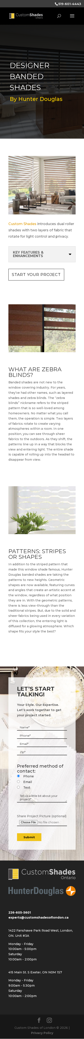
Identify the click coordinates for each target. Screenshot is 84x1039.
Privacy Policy (42, 1033)
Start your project (36, 274)
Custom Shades (22, 224)
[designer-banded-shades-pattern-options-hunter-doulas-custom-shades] (42, 533)
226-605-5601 (19, 912)
